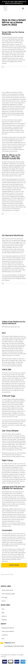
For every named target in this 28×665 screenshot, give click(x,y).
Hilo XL (4, 601)
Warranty (4, 619)
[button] (23, 8)
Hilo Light (4, 597)
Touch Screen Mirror (7, 590)
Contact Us (5, 635)
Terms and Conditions (8, 631)
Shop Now (14, 565)
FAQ (3, 609)
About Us (4, 616)
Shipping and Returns (8, 628)
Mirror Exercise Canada (8, 594)
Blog (3, 612)
